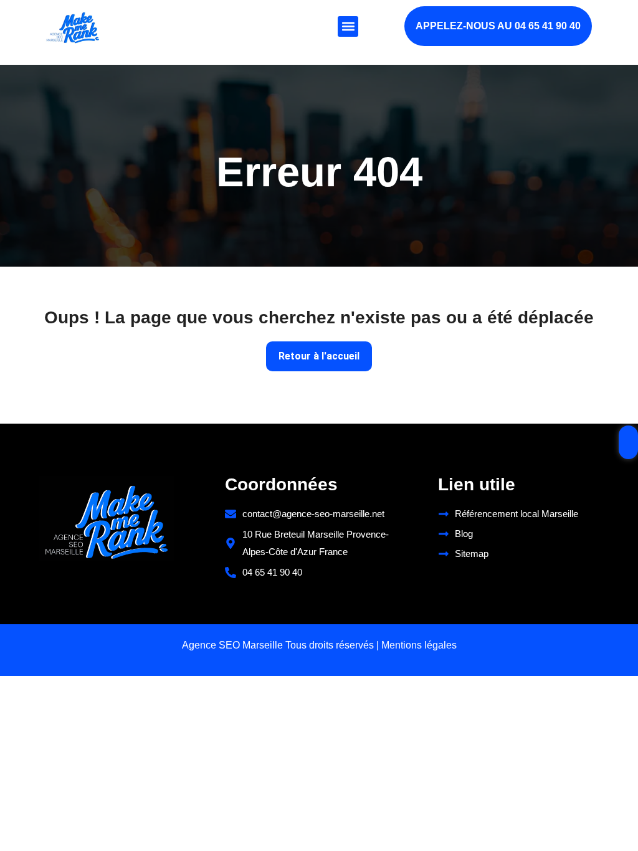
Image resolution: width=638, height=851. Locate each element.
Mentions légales (419, 645)
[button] (348, 26)
